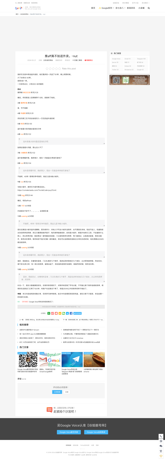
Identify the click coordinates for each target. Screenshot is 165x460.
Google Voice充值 (92, 452)
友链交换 (75, 445)
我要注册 (27, 3)
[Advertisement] (82, 33)
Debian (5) (128, 66)
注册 (66, 392)
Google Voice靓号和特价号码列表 (28, 370)
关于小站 (135, 3)
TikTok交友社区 (84, 445)
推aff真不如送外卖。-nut (61, 56)
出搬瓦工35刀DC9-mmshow (73, 338)
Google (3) (140, 69)
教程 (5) (114, 66)
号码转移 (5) (140, 66)
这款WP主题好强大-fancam (29, 330)
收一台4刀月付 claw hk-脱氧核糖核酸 (33, 334)
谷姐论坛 (116, 3)
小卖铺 (141, 8)
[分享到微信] (63, 313)
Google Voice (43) (116, 59)
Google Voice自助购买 (96, 432)
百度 (97, 445)
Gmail (42, 353)
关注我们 (145, 3)
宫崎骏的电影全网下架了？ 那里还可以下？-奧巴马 (81, 330)
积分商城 (125, 3)
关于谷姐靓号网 (114, 452)
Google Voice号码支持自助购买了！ (41, 302)
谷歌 (92, 445)
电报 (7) (127, 62)
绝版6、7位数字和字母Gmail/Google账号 (47, 370)
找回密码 (34, 3)
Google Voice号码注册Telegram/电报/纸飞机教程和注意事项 (72, 371)
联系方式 (82, 449)
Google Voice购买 (68, 452)
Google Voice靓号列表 (69, 432)
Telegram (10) (141, 59)
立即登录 (57, 392)
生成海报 (78, 313)
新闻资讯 (131, 8)
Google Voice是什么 (80, 452)
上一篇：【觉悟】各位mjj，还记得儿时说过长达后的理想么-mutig (39, 320)
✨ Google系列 (105, 8)
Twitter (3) (115, 69)
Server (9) (115, 62)
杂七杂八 (120, 8)
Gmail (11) (128, 59)
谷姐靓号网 (18, 8)
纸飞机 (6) (140, 62)
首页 (93, 8)
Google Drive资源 (103, 452)
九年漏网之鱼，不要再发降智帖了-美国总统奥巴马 (80, 334)
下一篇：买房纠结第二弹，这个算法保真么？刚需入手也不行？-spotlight (84, 320)
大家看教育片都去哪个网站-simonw (93, 370)
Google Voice (22, 353)
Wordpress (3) (129, 69)
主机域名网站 (24, 14)
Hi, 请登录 (18, 3)
